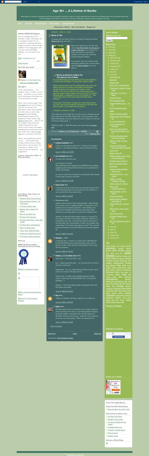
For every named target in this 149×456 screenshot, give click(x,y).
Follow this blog (118, 336)
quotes (121, 293)
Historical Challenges (123, 270)
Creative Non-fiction (120, 260)
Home (20, 23)
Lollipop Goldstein (62, 143)
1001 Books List (112, 246)
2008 (110, 55)
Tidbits (112, 111)
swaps (122, 300)
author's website (82, 66)
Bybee (58, 306)
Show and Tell (95, 134)
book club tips (117, 253)
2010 (110, 50)
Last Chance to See (116, 213)
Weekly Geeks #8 (116, 153)
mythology (109, 288)
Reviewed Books (40, 23)
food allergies (110, 265)
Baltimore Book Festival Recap (30, 198)
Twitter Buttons (23, 63)
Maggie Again (114, 83)
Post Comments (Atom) (65, 338)
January (113, 238)
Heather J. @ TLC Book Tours (30, 80)
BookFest (118, 256)
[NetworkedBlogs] (118, 333)
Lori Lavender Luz (62, 156)
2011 (110, 47)
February (113, 235)
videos (128, 300)
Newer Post (52, 334)
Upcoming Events (69, 23)
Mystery (128, 286)
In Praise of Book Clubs (28, 206)
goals (129, 265)
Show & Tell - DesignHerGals (119, 85)
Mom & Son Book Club (28, 214)
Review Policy (54, 23)
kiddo (124, 274)
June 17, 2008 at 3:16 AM (64, 322)
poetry (108, 293)
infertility (118, 274)
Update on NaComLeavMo (118, 114)
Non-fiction (126, 288)
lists (129, 274)
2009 (110, 53)
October (113, 63)
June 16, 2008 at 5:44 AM (64, 234)
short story (126, 298)
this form (34, 48)
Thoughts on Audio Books (116, 430)
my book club (116, 284)
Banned (108, 250)
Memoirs (128, 277)
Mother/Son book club (123, 281)
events (109, 263)
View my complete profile (29, 83)
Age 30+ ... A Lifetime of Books (74, 11)
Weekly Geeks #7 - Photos (119, 184)
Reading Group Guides (115, 419)
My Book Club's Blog (115, 416)
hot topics (124, 272)
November (114, 61)
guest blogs (121, 268)
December (114, 58)
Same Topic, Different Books (29, 231)
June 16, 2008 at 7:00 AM (64, 251)
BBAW (114, 250)
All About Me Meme (116, 196)
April (112, 230)
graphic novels (111, 268)
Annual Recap (126, 246)
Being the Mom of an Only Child (118, 409)
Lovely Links (111, 277)
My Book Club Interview (28, 217)
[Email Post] (97, 131)
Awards (128, 248)
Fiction (128, 263)
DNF (129, 260)
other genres (122, 291)
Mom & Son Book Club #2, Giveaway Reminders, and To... (119, 131)
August (112, 69)
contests (127, 258)
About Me (28, 23)
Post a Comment (56, 326)
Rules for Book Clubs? (27, 228)
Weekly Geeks (111, 302)
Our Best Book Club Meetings (30, 225)
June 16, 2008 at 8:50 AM (64, 291)
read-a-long (120, 295)
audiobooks (111, 248)
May (112, 227)
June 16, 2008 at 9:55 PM (64, 302)
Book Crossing (113, 433)
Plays (129, 291)
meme (120, 277)
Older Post (97, 334)
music (108, 284)
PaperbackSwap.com (115, 427)
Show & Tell (55, 41)
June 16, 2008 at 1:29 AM (64, 196)
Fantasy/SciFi (118, 263)
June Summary (115, 77)
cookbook (109, 260)
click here (80, 50)
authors (121, 248)
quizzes (114, 293)
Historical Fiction (113, 272)
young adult (120, 302)
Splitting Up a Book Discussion (30, 233)
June (112, 75)
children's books (118, 258)
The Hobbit (21, 105)
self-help (118, 298)
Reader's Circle (113, 436)
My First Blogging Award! (118, 108)
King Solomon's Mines (117, 101)
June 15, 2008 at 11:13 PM (65, 181)
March (112, 232)
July (111, 72)
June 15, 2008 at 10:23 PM (65, 152)
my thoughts (118, 286)
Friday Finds (121, 265)
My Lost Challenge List (117, 121)
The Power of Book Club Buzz (30, 236)
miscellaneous (112, 279)
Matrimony (113, 80)
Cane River (113, 166)
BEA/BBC (121, 250)
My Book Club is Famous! (118, 161)
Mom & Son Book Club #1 (118, 164)
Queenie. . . (60, 238)
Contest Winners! (115, 98)
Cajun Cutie (60, 185)
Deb (57, 295)
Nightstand (117, 288)
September (114, 66)
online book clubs (112, 291)
